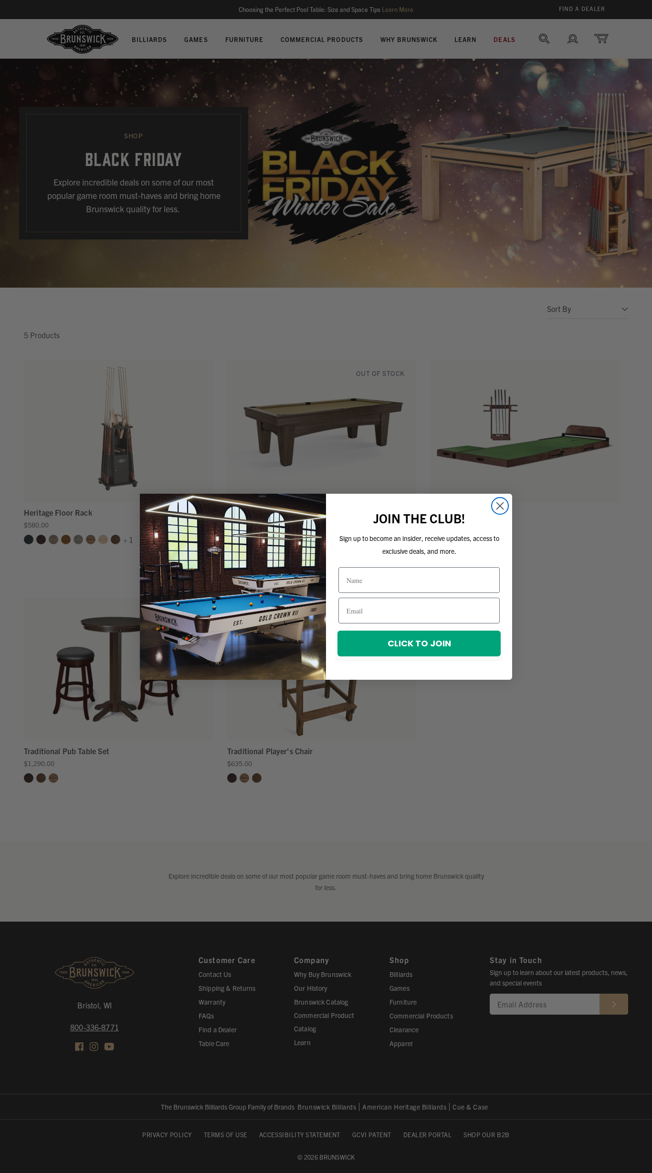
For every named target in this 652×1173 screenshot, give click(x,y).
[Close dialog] (500, 506)
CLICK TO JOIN (419, 643)
